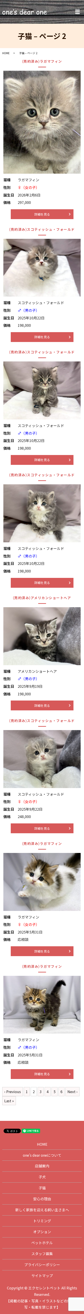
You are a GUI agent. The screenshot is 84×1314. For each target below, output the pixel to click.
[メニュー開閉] (77, 12)
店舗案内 (42, 1166)
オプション (42, 1231)
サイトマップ (42, 1275)
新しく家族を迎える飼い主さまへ (42, 1209)
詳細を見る (42, 214)
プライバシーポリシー (42, 1264)
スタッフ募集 (42, 1253)
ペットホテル (42, 1242)
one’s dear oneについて (42, 1155)
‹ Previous (12, 1091)
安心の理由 (42, 1198)
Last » (9, 1100)
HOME (6, 53)
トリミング (42, 1220)
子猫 (42, 1187)
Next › (72, 1091)
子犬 (42, 1176)
